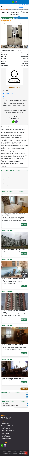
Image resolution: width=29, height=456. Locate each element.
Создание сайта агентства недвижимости (17, 451)
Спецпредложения (6, 438)
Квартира (5, 9)
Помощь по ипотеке (6, 427)
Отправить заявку (15, 87)
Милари (21, 7)
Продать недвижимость (7, 430)
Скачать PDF (7, 96)
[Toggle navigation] (1, 6)
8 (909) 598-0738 (24, 5)
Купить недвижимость (7, 425)
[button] (14, 34)
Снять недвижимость (6, 435)
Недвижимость (5, 423)
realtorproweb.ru (22, 453)
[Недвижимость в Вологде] (1, 9)
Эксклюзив (4, 439)
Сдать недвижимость (6, 431)
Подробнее (24, 224)
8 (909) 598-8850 (6, 418)
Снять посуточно (5, 436)
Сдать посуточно (5, 433)
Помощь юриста (5, 428)
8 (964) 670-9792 (8, 93)
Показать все (24, 388)
